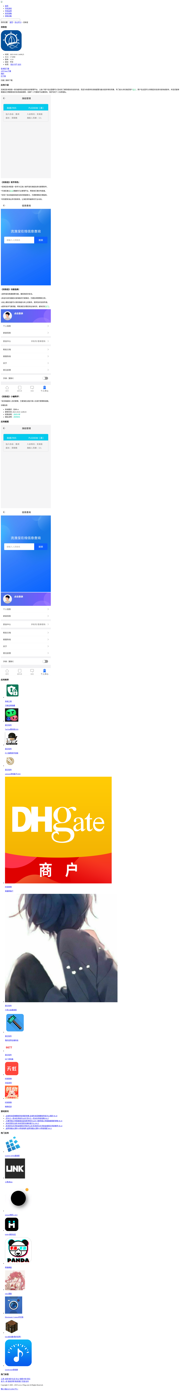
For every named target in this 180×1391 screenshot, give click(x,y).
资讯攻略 (8, 13)
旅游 (10, 1379)
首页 (6, 6)
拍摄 (21, 1379)
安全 (12, 64)
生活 (13, 1379)
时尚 (25, 1379)
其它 (28, 1379)
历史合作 (25, 1381)
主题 (6, 1379)
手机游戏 (8, 8)
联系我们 (18, 1381)
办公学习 (18, 22)
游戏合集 (8, 16)
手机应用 (8, 11)
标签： (7, 64)
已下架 (3, 76)
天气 (16, 64)
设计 (19, 64)
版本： (7, 59)
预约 (2, 74)
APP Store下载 (6, 71)
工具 (2, 1379)
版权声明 (11, 1381)
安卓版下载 (5, 69)
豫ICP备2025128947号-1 (9, 1389)
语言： (7, 62)
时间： (7, 54)
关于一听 (4, 1381)
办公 (17, 1379)
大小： (7, 57)
